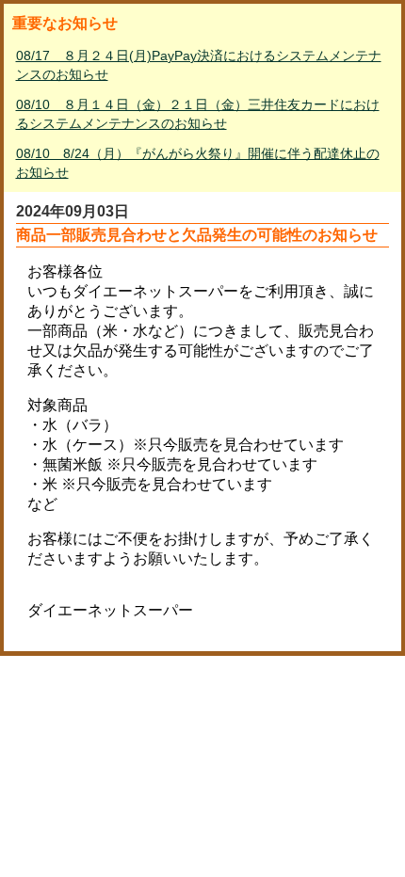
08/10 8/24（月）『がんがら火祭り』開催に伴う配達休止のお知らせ (198, 163)
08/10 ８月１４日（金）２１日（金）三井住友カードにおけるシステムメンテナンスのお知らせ (198, 114)
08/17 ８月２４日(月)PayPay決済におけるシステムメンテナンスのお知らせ (198, 65)
